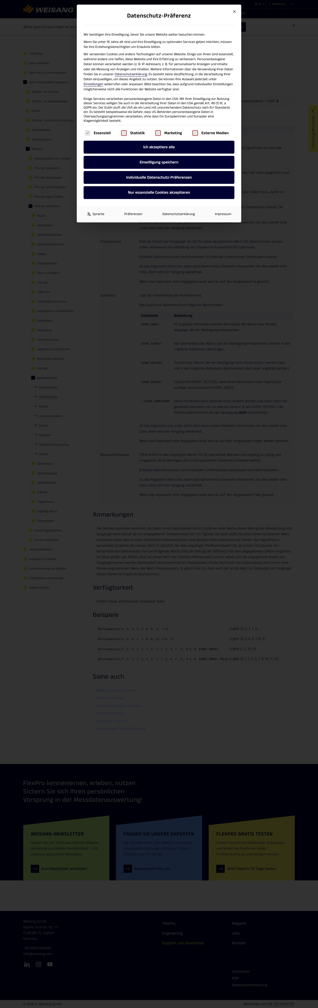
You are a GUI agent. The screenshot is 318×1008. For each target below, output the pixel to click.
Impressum (223, 214)
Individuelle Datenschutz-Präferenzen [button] (159, 177)
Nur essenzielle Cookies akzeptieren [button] (159, 192)
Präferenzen (133, 214)
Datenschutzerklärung (131, 74)
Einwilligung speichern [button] (159, 162)
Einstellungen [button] (93, 84)
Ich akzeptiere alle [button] (159, 147)
